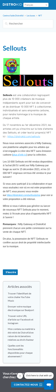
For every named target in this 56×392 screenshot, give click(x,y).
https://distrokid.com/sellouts (23, 136)
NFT (40, 15)
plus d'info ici (20, 154)
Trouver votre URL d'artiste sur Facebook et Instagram (20, 319)
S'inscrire (11, 272)
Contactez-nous (26, 384)
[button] (51, 5)
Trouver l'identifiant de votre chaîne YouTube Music (19, 297)
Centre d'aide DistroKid (13, 15)
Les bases (31, 15)
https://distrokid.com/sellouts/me (23, 195)
